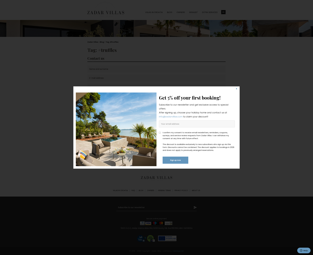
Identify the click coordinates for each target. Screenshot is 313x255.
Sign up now (175, 160)
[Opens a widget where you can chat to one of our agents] (304, 251)
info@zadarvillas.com (171, 116)
